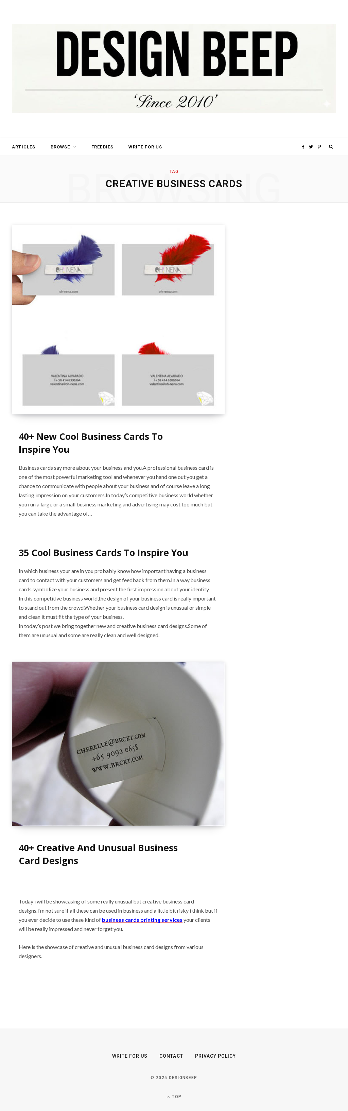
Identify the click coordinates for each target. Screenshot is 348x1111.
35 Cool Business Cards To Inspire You (103, 552)
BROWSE (60, 146)
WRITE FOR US (145, 146)
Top (176, 1096)
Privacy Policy (215, 1056)
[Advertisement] (296, 327)
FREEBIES (102, 146)
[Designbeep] (174, 69)
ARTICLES (23, 146)
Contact (171, 1056)
